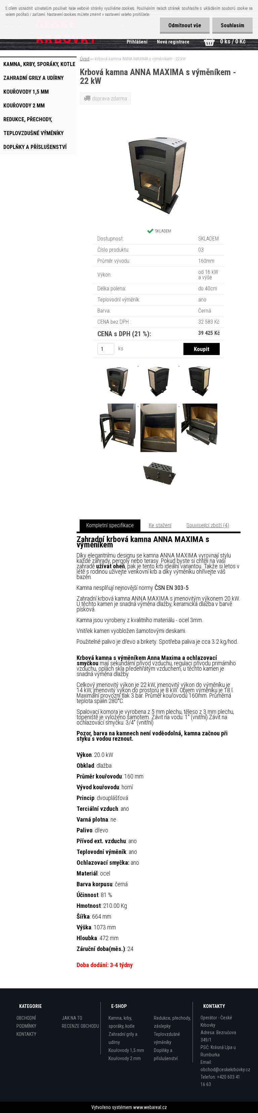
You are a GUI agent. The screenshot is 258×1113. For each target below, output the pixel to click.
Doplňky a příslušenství (35, 147)
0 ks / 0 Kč (233, 41)
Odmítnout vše (184, 25)
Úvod (84, 58)
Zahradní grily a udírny (33, 78)
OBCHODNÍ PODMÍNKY (26, 1022)
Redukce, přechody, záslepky (27, 121)
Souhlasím (232, 25)
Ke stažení (160, 525)
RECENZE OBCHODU (80, 1026)
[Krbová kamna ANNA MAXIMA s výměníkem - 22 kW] (158, 129)
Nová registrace (173, 41)
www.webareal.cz (150, 1107)
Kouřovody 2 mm (24, 105)
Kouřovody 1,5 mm (26, 92)
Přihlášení (137, 41)
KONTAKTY (26, 1034)
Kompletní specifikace (110, 525)
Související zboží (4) (207, 525)
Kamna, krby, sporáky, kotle (39, 64)
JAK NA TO (72, 1018)
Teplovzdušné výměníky (33, 133)
